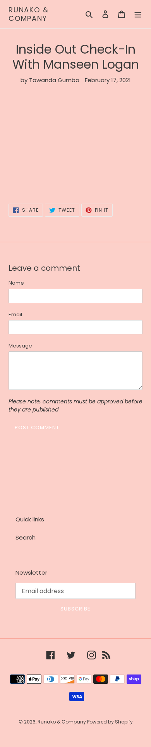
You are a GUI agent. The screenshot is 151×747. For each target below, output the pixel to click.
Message (20, 345)
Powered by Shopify (110, 721)
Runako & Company (28, 14)
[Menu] (138, 14)
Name (16, 283)
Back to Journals (81, 470)
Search (25, 537)
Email (15, 314)
